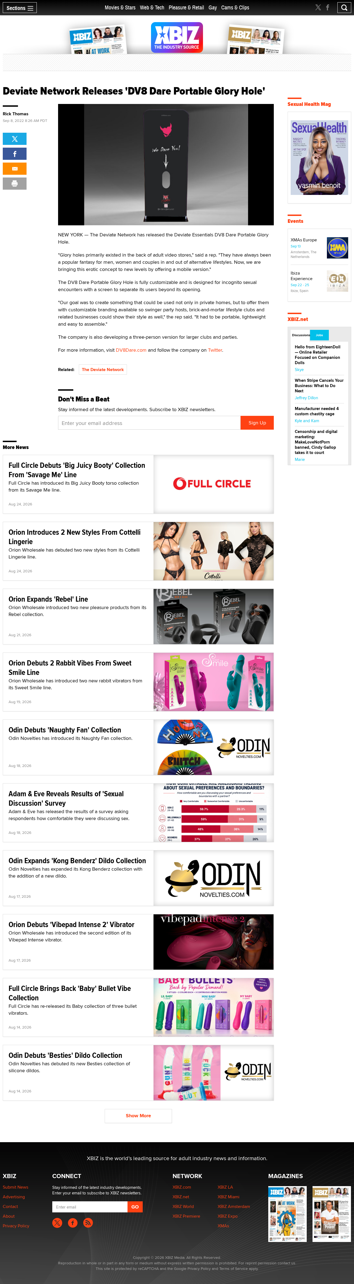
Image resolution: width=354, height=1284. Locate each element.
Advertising (14, 1197)
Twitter (215, 349)
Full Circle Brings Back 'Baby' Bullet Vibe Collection (70, 993)
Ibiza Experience (302, 276)
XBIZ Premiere (186, 1216)
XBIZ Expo (228, 1216)
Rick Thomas (15, 114)
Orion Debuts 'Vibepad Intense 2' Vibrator (71, 924)
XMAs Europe (304, 240)
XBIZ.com (182, 1187)
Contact (10, 1206)
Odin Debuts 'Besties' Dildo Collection (65, 1055)
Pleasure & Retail (186, 7)
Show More (138, 1115)
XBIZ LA (225, 1187)
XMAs (223, 1226)
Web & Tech (152, 7)
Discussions (300, 335)
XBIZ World (183, 1206)
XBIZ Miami (229, 1197)
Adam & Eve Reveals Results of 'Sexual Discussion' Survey (66, 798)
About (9, 1216)
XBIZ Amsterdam (234, 1206)
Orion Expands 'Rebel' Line (48, 599)
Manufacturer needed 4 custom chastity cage (317, 411)
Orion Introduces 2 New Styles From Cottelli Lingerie (74, 536)
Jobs (319, 335)
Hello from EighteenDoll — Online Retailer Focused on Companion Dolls (317, 355)
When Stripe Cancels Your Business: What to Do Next (319, 385)
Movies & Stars (120, 7)
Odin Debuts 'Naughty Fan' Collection (65, 729)
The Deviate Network (103, 369)
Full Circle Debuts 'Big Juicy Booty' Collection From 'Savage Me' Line (77, 470)
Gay (213, 7)
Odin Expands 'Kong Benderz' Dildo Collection (77, 860)
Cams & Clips (235, 7)
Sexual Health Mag (309, 104)
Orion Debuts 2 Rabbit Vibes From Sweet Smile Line (70, 667)
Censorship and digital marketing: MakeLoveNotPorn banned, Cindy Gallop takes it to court (316, 442)
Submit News (15, 1187)
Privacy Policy (16, 1226)
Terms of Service (233, 1268)
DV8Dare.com (131, 349)
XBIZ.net (298, 319)
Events (295, 221)
